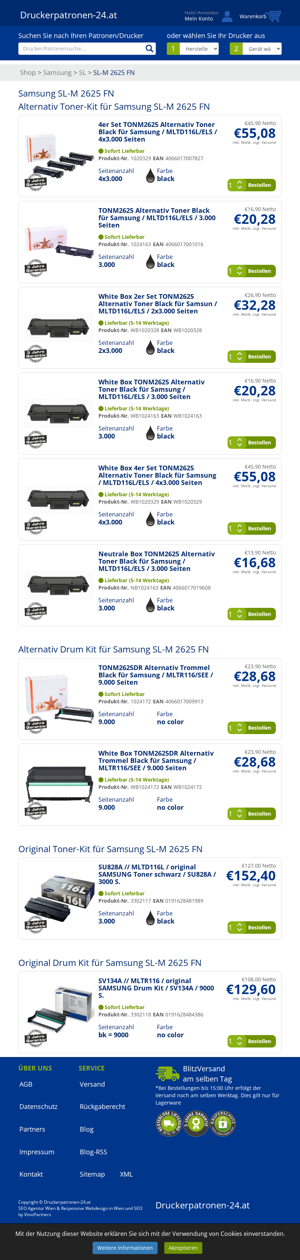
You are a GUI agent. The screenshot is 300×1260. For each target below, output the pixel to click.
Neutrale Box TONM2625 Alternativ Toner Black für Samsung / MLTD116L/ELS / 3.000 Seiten (156, 561)
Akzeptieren (183, 1247)
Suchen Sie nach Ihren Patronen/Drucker (80, 35)
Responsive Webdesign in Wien (92, 1208)
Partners (32, 1129)
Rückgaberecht (102, 1106)
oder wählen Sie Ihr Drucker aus (216, 35)
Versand (92, 1084)
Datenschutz (38, 1106)
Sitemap (92, 1174)
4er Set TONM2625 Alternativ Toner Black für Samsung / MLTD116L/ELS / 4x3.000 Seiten (157, 132)
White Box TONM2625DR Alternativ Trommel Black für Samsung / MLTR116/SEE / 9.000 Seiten (156, 760)
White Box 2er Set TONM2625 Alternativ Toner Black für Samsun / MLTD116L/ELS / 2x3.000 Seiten (157, 304)
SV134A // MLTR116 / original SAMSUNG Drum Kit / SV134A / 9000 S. (156, 988)
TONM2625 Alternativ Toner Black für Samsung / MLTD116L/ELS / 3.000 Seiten (156, 218)
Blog (87, 1129)
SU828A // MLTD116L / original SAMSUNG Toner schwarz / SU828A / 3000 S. (157, 874)
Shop (28, 72)
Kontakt (31, 1174)
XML (126, 1174)
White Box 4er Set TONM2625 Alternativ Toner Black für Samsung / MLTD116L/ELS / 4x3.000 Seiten (157, 475)
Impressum (37, 1151)
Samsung (57, 72)
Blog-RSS (93, 1151)
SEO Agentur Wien (37, 1208)
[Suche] (149, 48)
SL (82, 72)
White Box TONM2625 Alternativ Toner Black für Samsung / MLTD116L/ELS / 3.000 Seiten (151, 389)
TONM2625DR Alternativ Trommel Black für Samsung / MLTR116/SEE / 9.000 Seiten (155, 675)
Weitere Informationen (125, 1247)
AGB (26, 1084)
